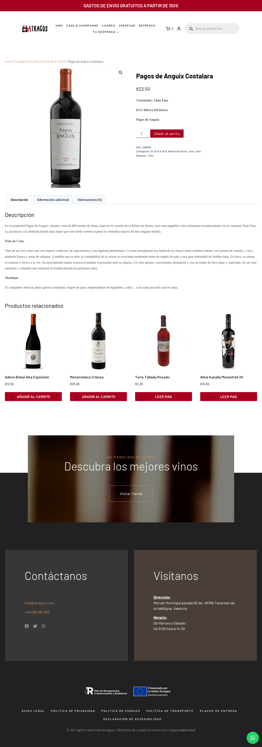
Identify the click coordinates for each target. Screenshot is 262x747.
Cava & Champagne (82, 25)
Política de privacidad (73, 710)
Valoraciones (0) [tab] (90, 200)
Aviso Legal (33, 710)
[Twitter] (35, 626)
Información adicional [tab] (53, 200)
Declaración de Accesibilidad (132, 719)
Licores (108, 25)
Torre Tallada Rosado (152, 377)
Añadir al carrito (167, 133)
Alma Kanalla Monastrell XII (221, 377)
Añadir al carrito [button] (33, 396)
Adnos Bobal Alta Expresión (27, 377)
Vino (59, 25)
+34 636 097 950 (38, 612)
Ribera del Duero (177, 151)
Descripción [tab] (19, 200)
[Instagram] (43, 626)
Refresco (147, 25)
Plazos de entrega (218, 710)
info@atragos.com (39, 603)
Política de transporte (170, 710)
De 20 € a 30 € (158, 151)
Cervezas (127, 25)
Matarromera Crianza (87, 377)
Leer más (163, 396)
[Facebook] (27, 626)
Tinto (192, 151)
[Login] (179, 28)
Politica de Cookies (121, 710)
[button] (120, 72)
